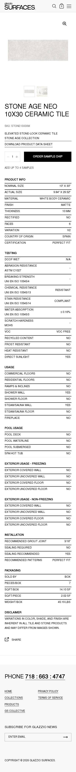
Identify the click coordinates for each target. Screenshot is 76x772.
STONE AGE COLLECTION (22, 138)
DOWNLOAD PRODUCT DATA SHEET (29, 144)
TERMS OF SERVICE (50, 698)
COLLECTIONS (14, 698)
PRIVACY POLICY (48, 691)
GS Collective (15, 711)
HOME (8, 691)
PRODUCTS (12, 704)
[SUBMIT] (65, 737)
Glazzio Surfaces (42, 760)
